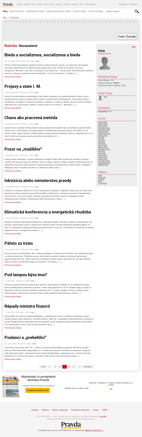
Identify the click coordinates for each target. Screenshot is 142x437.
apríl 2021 (102, 153)
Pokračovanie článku (12, 77)
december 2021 (104, 149)
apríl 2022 (102, 143)
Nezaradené (102, 111)
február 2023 (103, 124)
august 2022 (102, 136)
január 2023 (102, 126)
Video (81, 4)
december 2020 (104, 161)
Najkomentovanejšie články (58, 11)
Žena (52, 4)
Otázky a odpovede (60, 410)
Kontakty (35, 410)
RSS (133, 47)
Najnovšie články (16, 11)
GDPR (104, 410)
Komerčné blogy (95, 11)
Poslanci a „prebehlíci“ (25, 337)
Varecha (59, 4)
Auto (34, 4)
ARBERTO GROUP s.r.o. (94, 430)
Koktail (39, 4)
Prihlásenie (133, 4)
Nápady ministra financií (27, 306)
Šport (100, 181)
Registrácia (123, 4)
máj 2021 (101, 151)
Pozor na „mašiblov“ (23, 149)
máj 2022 (101, 141)
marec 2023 (102, 122)
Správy (19, 4)
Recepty (101, 179)
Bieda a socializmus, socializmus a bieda (42, 55)
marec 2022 (102, 145)
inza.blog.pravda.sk (104, 53)
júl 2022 (101, 138)
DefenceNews (90, 4)
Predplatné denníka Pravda (37, 390)
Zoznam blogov (80, 11)
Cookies (95, 410)
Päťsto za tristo (18, 243)
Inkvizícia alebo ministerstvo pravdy (37, 180)
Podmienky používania (80, 410)
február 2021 (103, 157)
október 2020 (103, 165)
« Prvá (43, 367)
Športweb (27, 4)
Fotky (100, 176)
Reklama (45, 410)
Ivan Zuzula (14, 18)
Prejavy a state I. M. (22, 86)
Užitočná (74, 4)
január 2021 (102, 159)
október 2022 (103, 132)
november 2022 (104, 130)
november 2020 (104, 163)
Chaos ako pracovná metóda (30, 117)
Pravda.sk (102, 178)
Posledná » (88, 367)
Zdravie (46, 4)
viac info (103, 416)
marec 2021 (102, 155)
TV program (102, 183)
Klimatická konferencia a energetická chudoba (47, 212)
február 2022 (103, 147)
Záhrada (67, 4)
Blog (5, 11)
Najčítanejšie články (35, 11)
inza (37, 61)
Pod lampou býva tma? (25, 274)
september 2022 (104, 134)
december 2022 (104, 128)
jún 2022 (101, 140)
